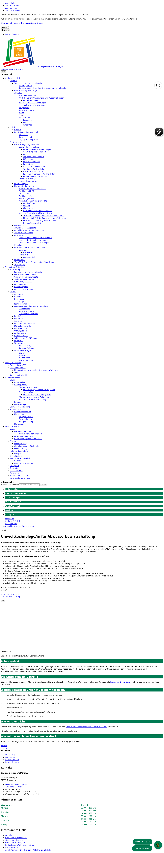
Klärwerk (22, 355)
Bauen (12, 380)
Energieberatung (26, 421)
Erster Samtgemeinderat (25, 274)
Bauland (17, 402)
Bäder (12, 429)
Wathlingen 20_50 (26, 191)
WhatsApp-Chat (25, 85)
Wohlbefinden (29, 203)
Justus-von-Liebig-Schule (121, 682)
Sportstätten (15, 468)
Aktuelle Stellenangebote (25, 228)
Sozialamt (18, 340)
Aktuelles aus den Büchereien (27, 446)
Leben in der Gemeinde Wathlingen (34, 242)
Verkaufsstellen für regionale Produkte (40, 220)
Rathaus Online (21, 335)
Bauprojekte (24, 107)
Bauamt (17, 296)
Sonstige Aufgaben (27, 348)
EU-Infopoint (19, 259)
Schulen (17, 372)
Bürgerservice (20, 299)
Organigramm (20, 284)
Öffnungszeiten (20, 331)
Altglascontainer (26, 360)
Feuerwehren (24, 309)
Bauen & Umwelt (12, 377)
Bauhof (22, 353)
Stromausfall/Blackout (28, 313)
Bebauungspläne (26, 392)
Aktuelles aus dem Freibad (30, 434)
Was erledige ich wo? (23, 282)
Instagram (27, 122)
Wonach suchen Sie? (10, 484)
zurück (4, 745)
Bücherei (14, 441)
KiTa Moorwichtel (30, 159)
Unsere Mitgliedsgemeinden (26, 144)
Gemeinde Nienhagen (28, 179)
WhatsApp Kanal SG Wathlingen (32, 103)
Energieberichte (26, 416)
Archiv (21, 112)
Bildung (26, 206)
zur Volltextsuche (12, 10)
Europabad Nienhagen (24, 436)
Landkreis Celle (12, 847)
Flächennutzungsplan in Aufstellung (34, 397)
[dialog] (18, 617)
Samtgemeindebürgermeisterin (28, 83)
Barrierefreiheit (12, 759)
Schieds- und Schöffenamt (25, 338)
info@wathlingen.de (16, 784)
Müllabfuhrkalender (23, 326)
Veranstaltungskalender (20, 478)
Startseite (9, 519)
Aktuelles (18, 93)
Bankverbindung (12, 762)
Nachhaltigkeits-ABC (32, 223)
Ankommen (19, 294)
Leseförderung (20, 443)
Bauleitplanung (20, 385)
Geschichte (19, 235)
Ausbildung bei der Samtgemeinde (29, 230)
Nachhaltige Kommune (24, 186)
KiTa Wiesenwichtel (31, 161)
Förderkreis (28, 252)
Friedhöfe (18, 316)
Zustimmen (5, 30)
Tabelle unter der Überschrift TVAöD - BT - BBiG (86, 726)
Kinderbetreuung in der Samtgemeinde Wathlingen (36, 370)
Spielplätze (14, 465)
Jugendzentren (16, 456)
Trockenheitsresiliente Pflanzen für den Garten (43, 215)
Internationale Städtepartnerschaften (30, 247)
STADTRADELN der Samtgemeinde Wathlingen (34, 262)
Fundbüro (18, 318)
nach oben (5, 748)
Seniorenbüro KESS (18, 375)
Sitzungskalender (26, 137)
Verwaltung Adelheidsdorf (34, 152)
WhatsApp (27, 125)
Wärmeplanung (25, 419)
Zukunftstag (19, 264)
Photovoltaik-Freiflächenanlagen (37, 149)
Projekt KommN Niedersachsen (32, 188)
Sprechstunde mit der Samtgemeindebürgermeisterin (42, 88)
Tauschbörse (24, 193)
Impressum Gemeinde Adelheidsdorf (39, 174)
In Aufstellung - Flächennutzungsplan (39, 389)
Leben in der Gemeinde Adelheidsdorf (35, 237)
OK (3, 601)
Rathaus (13, 80)
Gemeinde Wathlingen (28, 181)
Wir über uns (15, 142)
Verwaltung (15, 269)
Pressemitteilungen (27, 95)
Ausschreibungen (30, 100)
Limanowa (23, 250)
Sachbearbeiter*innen (24, 279)
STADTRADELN (16, 470)
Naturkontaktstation (19, 451)
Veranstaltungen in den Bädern (28, 438)
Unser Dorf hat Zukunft (33, 171)
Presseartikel (29, 257)
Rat (24, 154)
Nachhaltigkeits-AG (27, 198)
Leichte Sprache (12, 34)
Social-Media (24, 117)
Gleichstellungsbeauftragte (26, 90)
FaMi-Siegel (19, 225)
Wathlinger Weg (26, 196)
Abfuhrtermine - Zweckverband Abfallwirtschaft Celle (28, 850)
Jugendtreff (28, 164)
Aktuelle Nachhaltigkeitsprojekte (33, 201)
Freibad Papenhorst (23, 431)
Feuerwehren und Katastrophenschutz (31, 306)
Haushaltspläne (21, 286)
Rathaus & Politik (12, 78)
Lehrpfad (18, 453)
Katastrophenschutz (27, 110)
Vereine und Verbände (19, 475)
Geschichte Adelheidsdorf (34, 166)
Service (13, 291)
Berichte (18, 461)
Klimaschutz (19, 414)
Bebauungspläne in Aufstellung (32, 399)
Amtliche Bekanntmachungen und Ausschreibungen (41, 98)
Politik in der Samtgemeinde (26, 132)
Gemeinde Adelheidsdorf (29, 147)
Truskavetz (23, 255)
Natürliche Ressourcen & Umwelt (37, 210)
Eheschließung (25, 345)
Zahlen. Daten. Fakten (23, 233)
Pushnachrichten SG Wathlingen (33, 105)
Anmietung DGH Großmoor (35, 176)
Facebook (27, 120)
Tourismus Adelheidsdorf (34, 169)
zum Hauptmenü (12, 5)
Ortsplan (18, 245)
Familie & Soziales (13, 362)
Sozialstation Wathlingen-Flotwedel (20, 845)
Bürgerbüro (24, 301)
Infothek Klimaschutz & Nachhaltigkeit (35, 213)
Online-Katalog (20, 448)
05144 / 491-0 (14, 787)
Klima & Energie (30, 208)
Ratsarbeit (23, 134)
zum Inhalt (10, 3)
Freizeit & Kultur (12, 426)
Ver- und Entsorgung (23, 350)
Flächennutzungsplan (28, 387)
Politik (12, 127)
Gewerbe (18, 321)
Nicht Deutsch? (20, 328)
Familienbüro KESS (22, 304)
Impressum (10, 755)
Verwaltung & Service (14, 267)
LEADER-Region (21, 183)
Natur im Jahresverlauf (24, 463)
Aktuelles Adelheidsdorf (33, 156)
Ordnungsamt (20, 333)
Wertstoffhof (24, 358)
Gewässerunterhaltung (20, 407)
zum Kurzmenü (12, 8)
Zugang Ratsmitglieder (28, 139)
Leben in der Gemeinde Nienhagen (34, 240)
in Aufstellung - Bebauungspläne (37, 394)
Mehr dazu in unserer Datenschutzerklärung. (22, 23)
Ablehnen (5, 27)
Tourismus (14, 473)
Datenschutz (10, 757)
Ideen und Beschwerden (24, 323)
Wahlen (17, 130)
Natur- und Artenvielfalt (20, 458)
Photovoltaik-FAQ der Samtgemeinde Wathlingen (44, 218)
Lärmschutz (19, 424)
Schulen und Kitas (17, 367)
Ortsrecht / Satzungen (24, 289)
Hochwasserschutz (22, 412)
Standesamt (19, 343)
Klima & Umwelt (17, 409)
